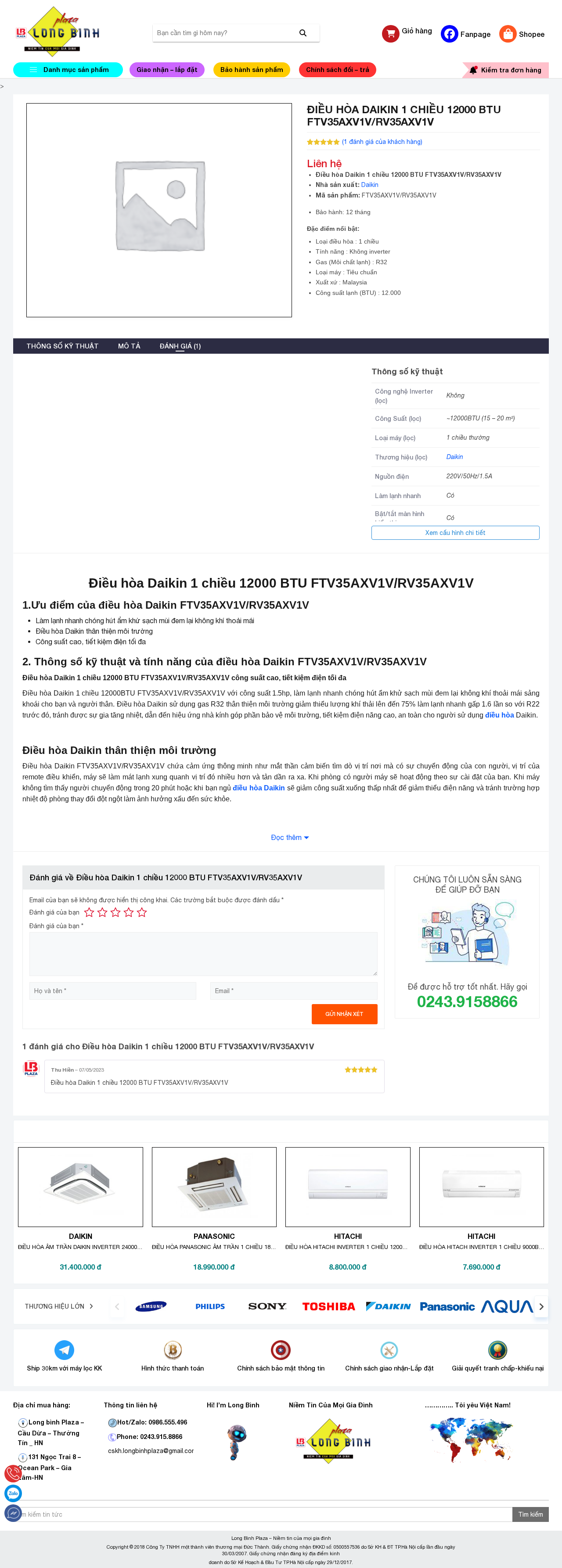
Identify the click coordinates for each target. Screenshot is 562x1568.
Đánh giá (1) (180, 346)
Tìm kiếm (530, 1514)
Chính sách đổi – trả (337, 69)
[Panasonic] (447, 1306)
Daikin (369, 184)
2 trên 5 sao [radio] (102, 912)
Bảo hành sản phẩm (251, 69)
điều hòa (499, 715)
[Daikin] (388, 1306)
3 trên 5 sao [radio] (115, 912)
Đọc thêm (286, 837)
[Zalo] (13, 1493)
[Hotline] (13, 1473)
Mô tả (129, 346)
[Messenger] (13, 1513)
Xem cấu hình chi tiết (455, 532)
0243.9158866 (467, 1001)
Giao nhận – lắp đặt (167, 69)
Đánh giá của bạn (54, 912)
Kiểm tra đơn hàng (511, 70)
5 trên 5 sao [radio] (142, 912)
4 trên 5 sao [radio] (128, 912)
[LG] (210, 1306)
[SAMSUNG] (151, 1306)
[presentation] (117, 1306)
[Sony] (269, 1306)
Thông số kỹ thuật (62, 346)
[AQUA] (507, 1306)
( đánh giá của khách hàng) (382, 141)
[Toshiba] (329, 1306)
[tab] (63, 346)
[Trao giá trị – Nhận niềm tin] (68, 31)
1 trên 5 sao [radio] (89, 912)
